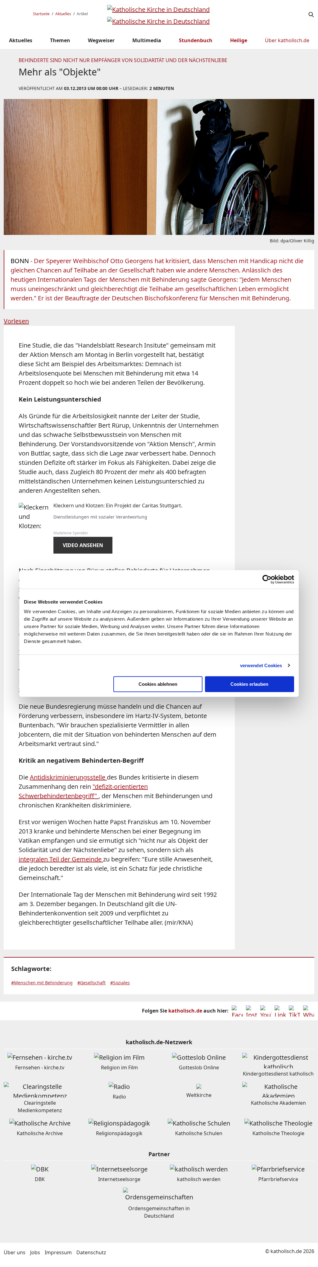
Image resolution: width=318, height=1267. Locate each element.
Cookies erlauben (249, 684)
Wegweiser (101, 40)
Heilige (238, 40)
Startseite (41, 13)
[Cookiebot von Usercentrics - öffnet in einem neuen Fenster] (267, 579)
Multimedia (146, 40)
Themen (60, 40)
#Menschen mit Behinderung (42, 983)
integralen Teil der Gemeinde (61, 859)
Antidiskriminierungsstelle (68, 777)
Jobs (35, 1252)
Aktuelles (63, 13)
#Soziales (120, 983)
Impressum (58, 1252)
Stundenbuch (195, 40)
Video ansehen (83, 545)
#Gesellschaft (91, 983)
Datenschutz (91, 1252)
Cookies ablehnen (158, 684)
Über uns (14, 1252)
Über (287, 40)
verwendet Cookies (261, 665)
